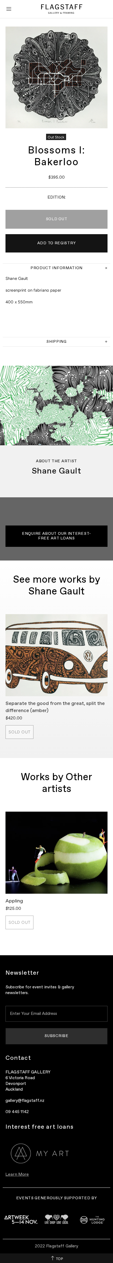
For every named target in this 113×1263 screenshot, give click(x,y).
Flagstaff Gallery (61, 9)
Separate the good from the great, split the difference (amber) (55, 707)
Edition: (56, 197)
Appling (14, 901)
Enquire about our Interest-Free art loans (56, 536)
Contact (18, 1058)
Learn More (17, 1174)
